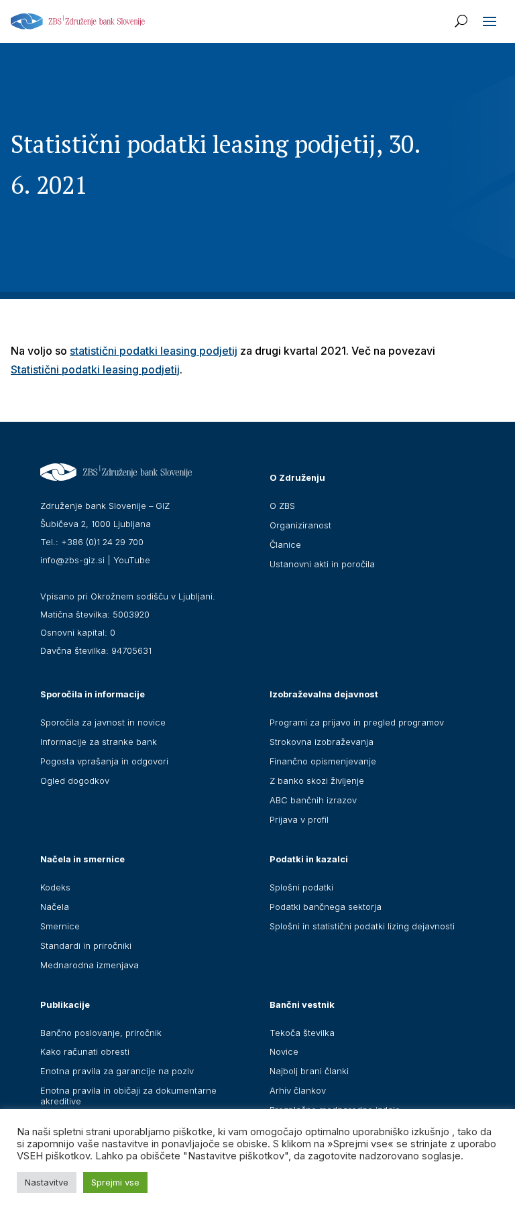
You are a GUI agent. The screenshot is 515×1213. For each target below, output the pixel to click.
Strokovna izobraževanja (322, 741)
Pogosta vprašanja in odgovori (104, 761)
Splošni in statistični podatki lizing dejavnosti (362, 926)
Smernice (60, 926)
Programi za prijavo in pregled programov (357, 722)
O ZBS (282, 505)
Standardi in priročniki (85, 945)
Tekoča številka (302, 1032)
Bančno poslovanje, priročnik (101, 1032)
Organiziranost (300, 525)
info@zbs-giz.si (72, 560)
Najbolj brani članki (309, 1070)
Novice (284, 1051)
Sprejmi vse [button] (115, 1182)
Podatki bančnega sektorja (326, 906)
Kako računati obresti (84, 1051)
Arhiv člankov (298, 1090)
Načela (54, 906)
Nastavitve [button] (46, 1182)
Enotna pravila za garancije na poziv (117, 1070)
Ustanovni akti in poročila (322, 564)
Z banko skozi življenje (317, 780)
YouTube (131, 560)
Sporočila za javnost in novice (103, 722)
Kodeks (55, 887)
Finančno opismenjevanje (323, 761)
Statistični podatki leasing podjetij (95, 369)
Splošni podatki (301, 887)
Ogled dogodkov (74, 780)
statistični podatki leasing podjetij (153, 350)
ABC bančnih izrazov (313, 800)
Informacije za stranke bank (98, 741)
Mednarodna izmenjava (89, 965)
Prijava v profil (299, 819)
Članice (285, 544)
